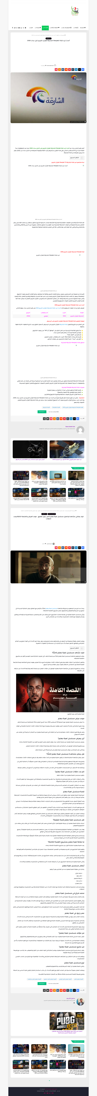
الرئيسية (82, 27)
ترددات (45, 27)
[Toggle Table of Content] (81, 158)
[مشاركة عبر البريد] (47, 418)
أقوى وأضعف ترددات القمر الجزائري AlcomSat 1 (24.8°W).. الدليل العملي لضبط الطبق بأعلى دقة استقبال (39, 500)
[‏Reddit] (66, 69)
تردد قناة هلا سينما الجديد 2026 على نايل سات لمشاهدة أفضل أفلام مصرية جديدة (58, 483)
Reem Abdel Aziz (50, 65)
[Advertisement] (35, 14)
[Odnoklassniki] (59, 69)
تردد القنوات (58, 35)
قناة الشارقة (63, 324)
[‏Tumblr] (72, 69)
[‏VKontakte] (62, 69)
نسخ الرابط (42, 411)
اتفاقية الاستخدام (52, 1091)
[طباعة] (44, 418)
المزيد (31, 27)
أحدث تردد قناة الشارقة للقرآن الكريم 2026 (48, 308)
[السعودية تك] (75, 11)
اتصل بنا (46, 1091)
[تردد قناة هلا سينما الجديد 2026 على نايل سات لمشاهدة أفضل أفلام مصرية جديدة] (58, 475)
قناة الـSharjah (55, 407)
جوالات (75, 27)
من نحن (58, 1091)
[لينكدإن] (76, 69)
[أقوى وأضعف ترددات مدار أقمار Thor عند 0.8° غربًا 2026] (76, 492)
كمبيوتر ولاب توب (66, 27)
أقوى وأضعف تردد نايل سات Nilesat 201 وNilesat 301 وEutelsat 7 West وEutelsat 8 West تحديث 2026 (58, 500)
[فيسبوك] (82, 69)
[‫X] (79, 69)
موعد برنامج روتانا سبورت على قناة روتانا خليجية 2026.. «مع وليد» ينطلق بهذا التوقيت (39, 483)
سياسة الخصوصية (40, 1091)
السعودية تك (42, 1089)
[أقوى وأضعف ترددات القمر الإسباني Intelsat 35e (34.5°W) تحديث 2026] (21, 492)
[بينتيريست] (69, 69)
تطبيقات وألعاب (54, 27)
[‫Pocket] (56, 69)
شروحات (38, 27)
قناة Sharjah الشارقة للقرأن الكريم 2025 (73, 407)
